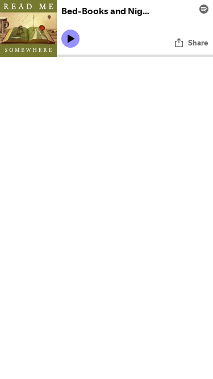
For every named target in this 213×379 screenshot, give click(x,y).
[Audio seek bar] (135, 56)
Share (198, 43)
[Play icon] (70, 39)
